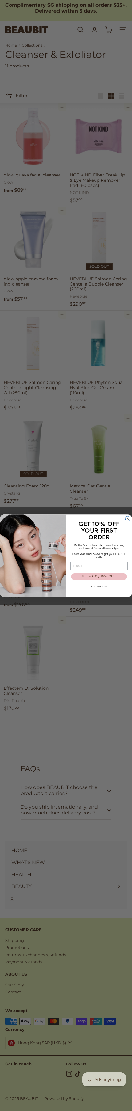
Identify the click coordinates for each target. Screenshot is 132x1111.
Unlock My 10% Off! (99, 576)
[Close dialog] (127, 518)
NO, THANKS (99, 587)
